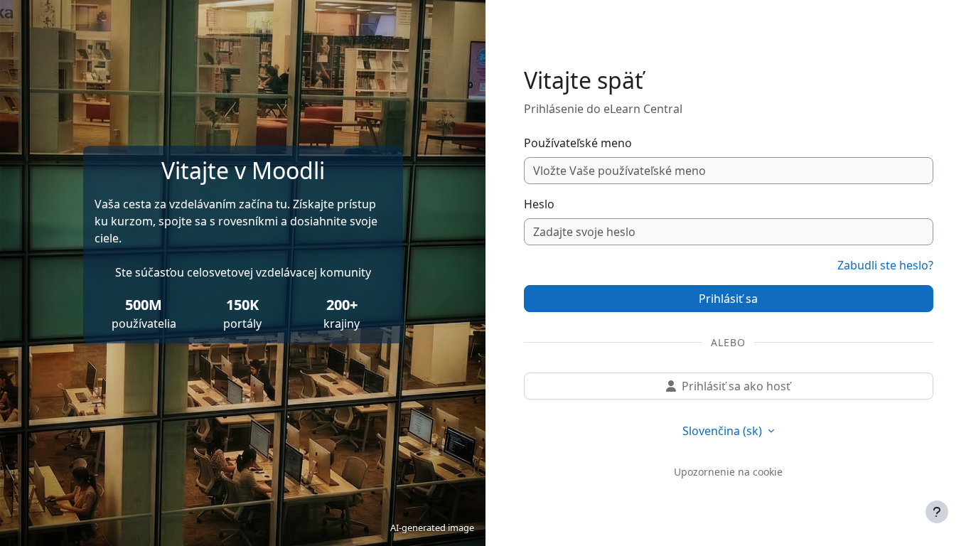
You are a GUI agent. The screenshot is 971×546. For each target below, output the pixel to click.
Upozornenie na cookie (728, 471)
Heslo (539, 204)
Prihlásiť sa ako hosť (736, 386)
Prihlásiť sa (728, 298)
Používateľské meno (578, 143)
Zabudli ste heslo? (885, 265)
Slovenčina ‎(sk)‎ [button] (723, 431)
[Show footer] (937, 511)
